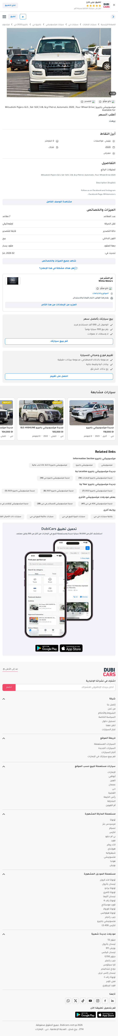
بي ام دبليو (110, 837)
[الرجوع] (113, 16)
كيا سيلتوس (109, 965)
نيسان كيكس (109, 952)
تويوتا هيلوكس (108, 913)
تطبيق (13, 17)
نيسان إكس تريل (107, 973)
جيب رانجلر (110, 917)
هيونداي (112, 849)
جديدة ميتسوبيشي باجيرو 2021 (60, 491)
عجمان (112, 785)
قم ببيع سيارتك (59, 341)
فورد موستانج (109, 905)
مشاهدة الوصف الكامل (59, 202)
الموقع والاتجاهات (100, 294)
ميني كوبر (111, 981)
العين (113, 781)
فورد (113, 841)
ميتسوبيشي (106, 465)
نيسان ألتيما (109, 897)
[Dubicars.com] (109, 672)
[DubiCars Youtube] (90, 1000)
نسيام (112, 828)
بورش (113, 865)
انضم (9, 687)
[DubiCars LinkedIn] (112, 1000)
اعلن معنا (111, 725)
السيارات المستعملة (105, 744)
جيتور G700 (110, 957)
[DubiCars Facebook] (105, 1000)
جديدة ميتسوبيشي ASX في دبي (98, 504)
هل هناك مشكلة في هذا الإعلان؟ (56, 268)
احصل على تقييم (59, 376)
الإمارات (112, 772)
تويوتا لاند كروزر (108, 880)
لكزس (112, 832)
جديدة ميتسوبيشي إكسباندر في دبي (57, 504)
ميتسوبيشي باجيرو (84, 465)
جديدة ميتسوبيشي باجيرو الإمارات (97, 478)
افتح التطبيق (10, 5)
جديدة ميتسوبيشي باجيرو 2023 (21, 491)
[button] (114, 5)
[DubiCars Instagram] (97, 1000)
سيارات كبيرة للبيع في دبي (73, 517)
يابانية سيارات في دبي (103, 517)
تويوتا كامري (109, 892)
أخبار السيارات (108, 752)
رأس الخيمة (110, 797)
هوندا (113, 861)
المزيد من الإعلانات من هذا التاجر (59, 305)
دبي (114, 789)
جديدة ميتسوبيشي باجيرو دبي (57, 478)
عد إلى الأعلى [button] (11, 669)
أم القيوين (111, 805)
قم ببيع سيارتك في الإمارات (102, 757)
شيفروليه (111, 853)
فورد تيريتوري (109, 986)
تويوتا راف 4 (110, 901)
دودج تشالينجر (108, 969)
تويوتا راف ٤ (110, 977)
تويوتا (113, 820)
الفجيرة (112, 793)
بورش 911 (111, 948)
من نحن (112, 709)
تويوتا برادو (110, 888)
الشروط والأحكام (107, 713)
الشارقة (111, 801)
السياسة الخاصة (107, 717)
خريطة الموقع (108, 738)
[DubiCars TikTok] (83, 1000)
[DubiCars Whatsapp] (68, 1000)
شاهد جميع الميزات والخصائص (59, 261)
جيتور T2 (112, 940)
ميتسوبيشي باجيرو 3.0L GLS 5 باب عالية (49, 465)
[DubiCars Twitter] (75, 1000)
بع (23, 17)
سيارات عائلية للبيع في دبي (41, 517)
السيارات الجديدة (107, 748)
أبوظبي (112, 776)
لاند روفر (111, 845)
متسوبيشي (110, 857)
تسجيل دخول (109, 721)
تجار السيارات (109, 730)
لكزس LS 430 (109, 925)
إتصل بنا (111, 705)
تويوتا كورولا (109, 909)
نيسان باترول (109, 884)
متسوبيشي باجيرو (106, 921)
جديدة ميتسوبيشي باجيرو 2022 (98, 491)
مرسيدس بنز (109, 824)
